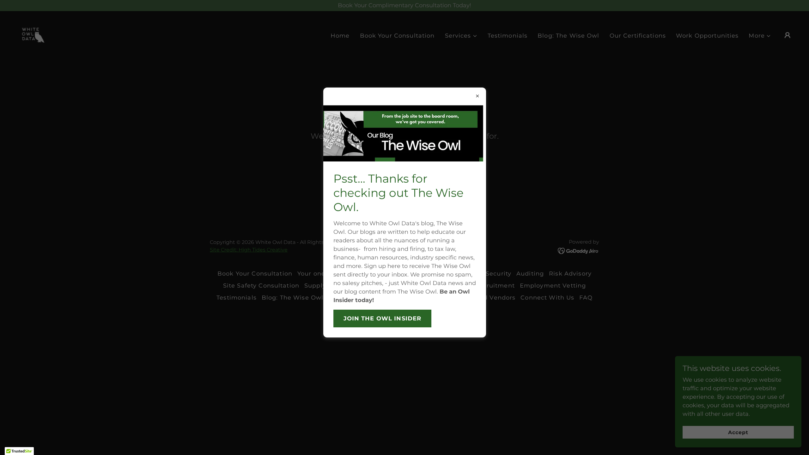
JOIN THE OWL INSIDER (383, 318)
